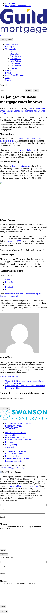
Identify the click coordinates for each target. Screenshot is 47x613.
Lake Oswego (16, 56)
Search (8, 80)
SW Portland (15, 58)
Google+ (9, 280)
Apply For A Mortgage (14, 75)
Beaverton (14, 54)
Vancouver (14, 68)
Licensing (9, 442)
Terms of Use (10, 447)
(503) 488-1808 (11, 3)
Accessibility (10, 435)
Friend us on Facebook (14, 456)
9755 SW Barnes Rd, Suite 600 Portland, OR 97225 (18, 424)
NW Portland (15, 61)
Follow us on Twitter (13, 454)
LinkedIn (9, 282)
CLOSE (4, 555)
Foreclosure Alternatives (15, 437)
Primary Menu (6, 40)
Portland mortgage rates (9, 296)
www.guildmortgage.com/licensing (24, 486)
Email (7, 289)
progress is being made (27, 150)
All (11, 51)
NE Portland (15, 66)
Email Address (6, 398)
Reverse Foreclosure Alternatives (18, 440)
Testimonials (10, 49)
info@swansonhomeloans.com (18, 5)
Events (8, 73)
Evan (30, 108)
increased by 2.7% (13, 241)
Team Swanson (11, 44)
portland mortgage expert (30, 294)
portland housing (12, 294)
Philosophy (9, 47)
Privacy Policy (11, 444)
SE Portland (15, 63)
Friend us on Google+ (14, 461)
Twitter (8, 284)
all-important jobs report (21, 166)
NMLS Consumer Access (15, 433)
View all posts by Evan (9, 376)
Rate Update (40, 108)
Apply (7, 77)
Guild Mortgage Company (13, 468)
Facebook (9, 287)
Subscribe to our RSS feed (16, 451)
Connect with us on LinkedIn (17, 458)
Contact (8, 70)
